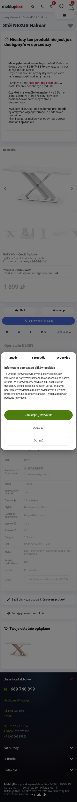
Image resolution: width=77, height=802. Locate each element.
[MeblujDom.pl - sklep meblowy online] (12, 6)
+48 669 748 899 (34, 66)
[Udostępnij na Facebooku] (30, 332)
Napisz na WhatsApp (17, 700)
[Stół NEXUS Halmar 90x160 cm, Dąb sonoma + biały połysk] (27, 237)
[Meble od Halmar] (48, 468)
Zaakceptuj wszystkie (38, 415)
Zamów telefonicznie (40, 320)
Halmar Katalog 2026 (37, 474)
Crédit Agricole (27, 254)
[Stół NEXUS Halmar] (18, 649)
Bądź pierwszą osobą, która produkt (38, 599)
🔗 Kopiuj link (64, 332)
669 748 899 (23, 689)
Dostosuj (38, 427)
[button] (64, 15)
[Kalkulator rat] (24, 257)
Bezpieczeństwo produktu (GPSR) (50, 579)
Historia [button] (36, 794)
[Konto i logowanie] (61, 6)
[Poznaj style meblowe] (10, 507)
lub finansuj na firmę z (17, 261)
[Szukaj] (33, 6)
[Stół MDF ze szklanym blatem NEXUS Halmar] (10, 237)
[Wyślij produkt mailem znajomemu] (7, 332)
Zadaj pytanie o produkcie (27, 613)
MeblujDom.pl (13, 784)
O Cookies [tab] (63, 357)
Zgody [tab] (13, 357)
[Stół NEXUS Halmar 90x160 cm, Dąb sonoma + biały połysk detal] (60, 237)
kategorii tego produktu (44, 82)
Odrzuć (38, 440)
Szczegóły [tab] (38, 357)
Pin (45, 332)
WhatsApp (59, 310)
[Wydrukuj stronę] (19, 332)
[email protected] (23, 716)
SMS (22, 310)
